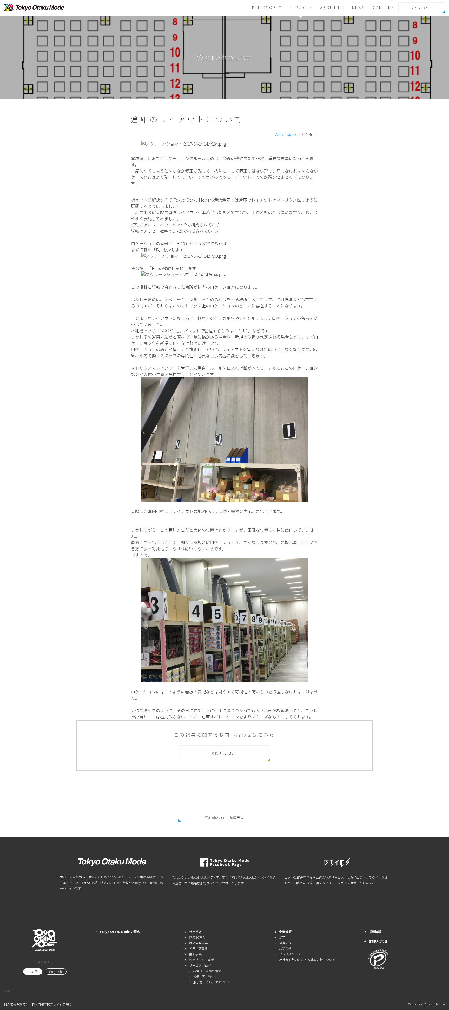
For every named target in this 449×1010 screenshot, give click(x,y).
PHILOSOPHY (267, 7)
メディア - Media (201, 976)
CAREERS (383, 7)
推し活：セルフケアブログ (208, 982)
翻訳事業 (192, 954)
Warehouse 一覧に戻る (224, 817)
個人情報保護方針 (16, 1004)
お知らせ (282, 948)
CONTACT (421, 8)
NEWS (358, 7)
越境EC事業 (194, 937)
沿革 (279, 937)
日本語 (32, 971)
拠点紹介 (282, 942)
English (56, 971)
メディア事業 (195, 948)
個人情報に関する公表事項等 (51, 1004)
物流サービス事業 (198, 959)
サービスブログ (197, 965)
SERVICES (300, 7)
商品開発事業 (195, 942)
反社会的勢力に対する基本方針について (304, 959)
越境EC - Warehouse (204, 970)
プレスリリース (287, 954)
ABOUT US (332, 7)
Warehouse (285, 134)
